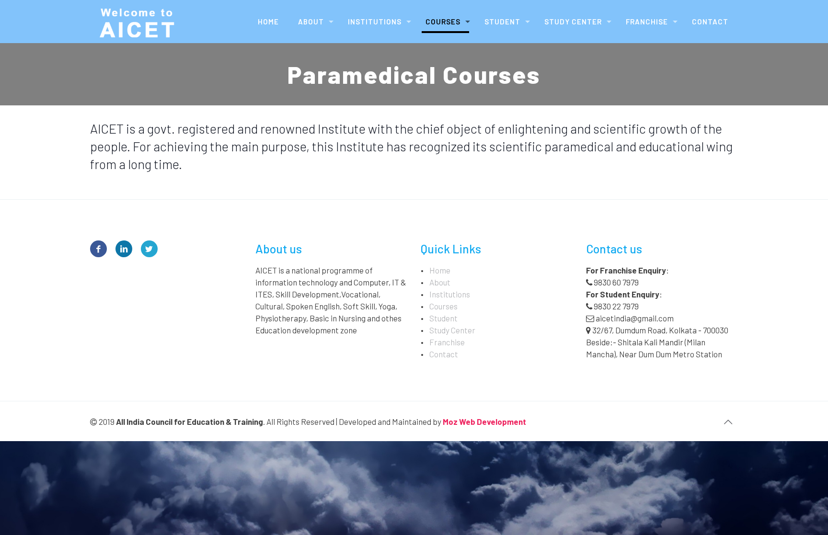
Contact (443, 354)
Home (439, 270)
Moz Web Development (484, 421)
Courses (443, 306)
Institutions (449, 294)
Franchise (447, 342)
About (439, 282)
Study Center (452, 330)
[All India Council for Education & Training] (138, 21)
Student (443, 318)
